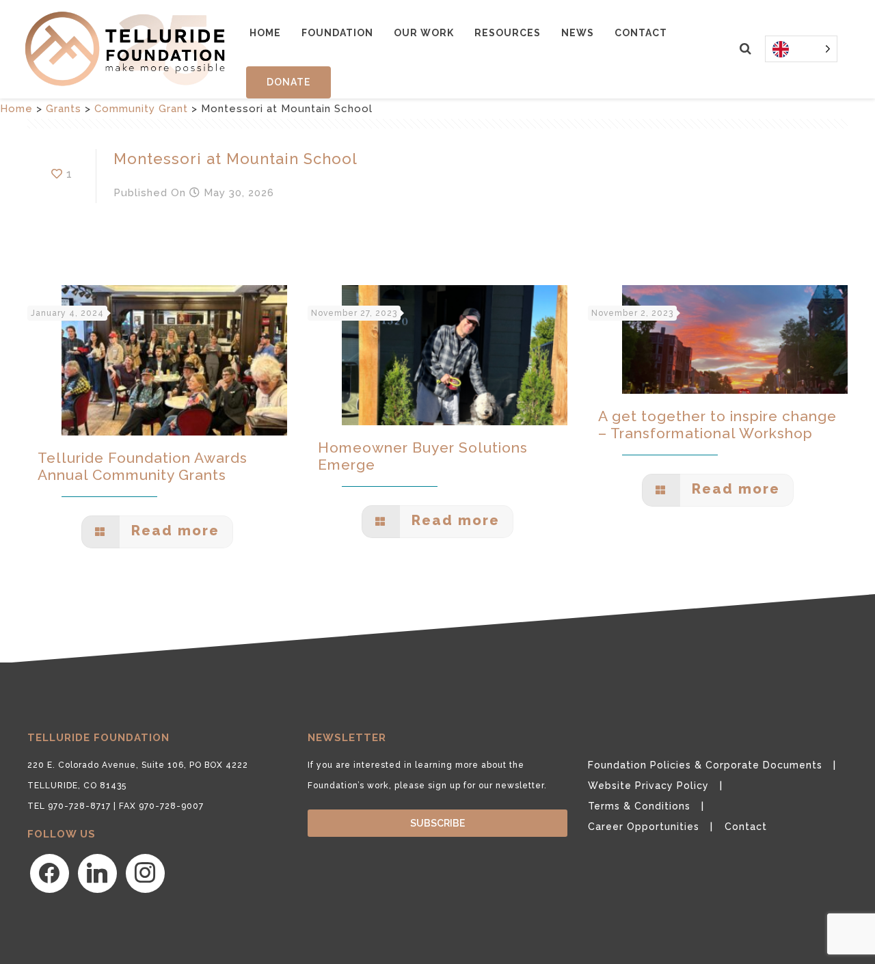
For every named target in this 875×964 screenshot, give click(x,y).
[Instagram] (145, 873)
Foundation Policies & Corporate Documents (705, 765)
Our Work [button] (424, 32)
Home (265, 32)
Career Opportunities (643, 826)
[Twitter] (97, 873)
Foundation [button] (337, 32)
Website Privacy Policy (648, 785)
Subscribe (437, 823)
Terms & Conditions (639, 806)
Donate (288, 82)
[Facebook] (49, 873)
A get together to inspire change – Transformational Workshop (717, 424)
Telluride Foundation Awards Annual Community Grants (142, 466)
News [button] (577, 32)
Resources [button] (507, 32)
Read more (172, 530)
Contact (641, 32)
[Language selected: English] (801, 49)
